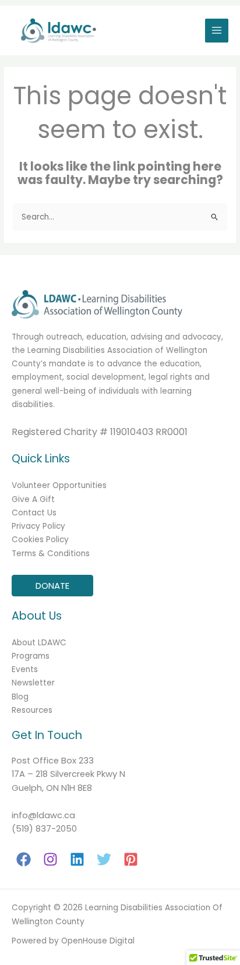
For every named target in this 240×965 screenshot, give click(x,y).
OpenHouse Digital (98, 940)
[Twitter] (104, 859)
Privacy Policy (38, 526)
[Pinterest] (131, 859)
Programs (31, 656)
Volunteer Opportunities (59, 485)
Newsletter (33, 682)
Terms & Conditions (51, 553)
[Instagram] (50, 859)
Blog (20, 696)
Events (25, 669)
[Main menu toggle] (217, 31)
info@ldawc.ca (43, 815)
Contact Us (34, 512)
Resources (32, 710)
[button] (52, 585)
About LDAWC (39, 642)
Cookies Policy (40, 539)
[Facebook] (24, 859)
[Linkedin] (77, 859)
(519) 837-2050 (44, 829)
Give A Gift (33, 499)
